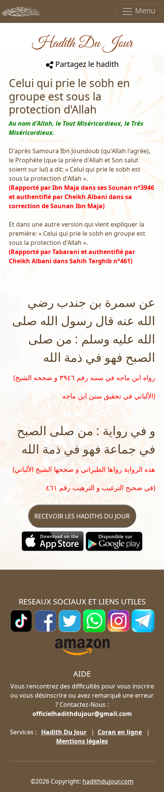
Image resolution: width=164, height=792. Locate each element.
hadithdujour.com (107, 781)
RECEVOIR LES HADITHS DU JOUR (82, 516)
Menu (144, 10)
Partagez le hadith (86, 64)
